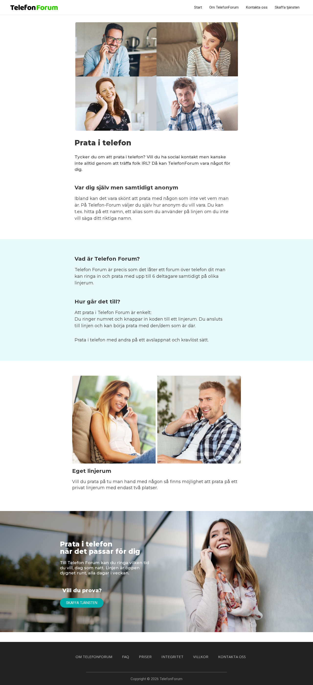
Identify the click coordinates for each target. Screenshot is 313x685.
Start (198, 7)
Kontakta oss (257, 7)
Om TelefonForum (224, 7)
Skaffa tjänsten (287, 7)
